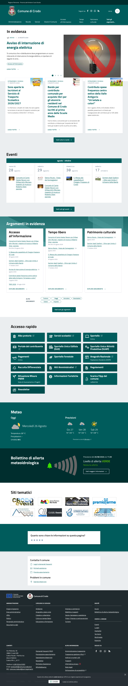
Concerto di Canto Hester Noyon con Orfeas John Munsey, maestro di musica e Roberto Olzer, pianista (24, 183)
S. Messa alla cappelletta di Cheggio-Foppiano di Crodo (81, 181)
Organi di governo (12, 609)
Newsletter (39, 661)
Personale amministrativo (15, 621)
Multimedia (98, 637)
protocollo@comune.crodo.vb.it (21, 667)
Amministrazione (14, 21)
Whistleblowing (41, 667)
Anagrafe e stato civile (43, 612)
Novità (28, 21)
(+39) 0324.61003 (19, 664)
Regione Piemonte (13, 2)
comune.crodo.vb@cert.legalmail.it (21, 669)
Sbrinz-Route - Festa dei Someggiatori (52, 179)
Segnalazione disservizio (44, 657)
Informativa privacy (71, 664)
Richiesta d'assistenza (43, 664)
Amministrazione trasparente (75, 651)
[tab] (53, 75)
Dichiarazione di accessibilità (75, 670)
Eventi (97, 624)
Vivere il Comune (50, 21)
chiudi (55, 681)
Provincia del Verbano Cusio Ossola (30, 2)
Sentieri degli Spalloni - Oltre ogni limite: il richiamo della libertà (110, 180)
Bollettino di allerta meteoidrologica (107, 612)
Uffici (8, 615)
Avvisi (12, 38)
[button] (117, 11)
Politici (8, 618)
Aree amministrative (13, 612)
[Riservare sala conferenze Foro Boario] (77, 501)
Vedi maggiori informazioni (95, 471)
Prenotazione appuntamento (45, 654)
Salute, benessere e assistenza (75, 615)
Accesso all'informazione (65, 20)
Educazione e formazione (44, 621)
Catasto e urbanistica (43, 615)
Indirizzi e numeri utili (72, 657)
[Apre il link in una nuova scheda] (23, 501)
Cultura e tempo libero (43, 618)
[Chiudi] (125, 674)
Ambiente (39, 609)
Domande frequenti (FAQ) (44, 651)
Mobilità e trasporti (71, 612)
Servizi (37, 21)
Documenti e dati (12, 625)
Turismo (68, 621)
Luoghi (97, 627)
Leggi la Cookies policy (70, 681)
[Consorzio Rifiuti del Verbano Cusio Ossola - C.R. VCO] (77, 512)
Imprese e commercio (72, 609)
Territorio (98, 634)
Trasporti (68, 661)
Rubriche (98, 640)
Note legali (68, 667)
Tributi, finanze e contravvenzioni (76, 618)
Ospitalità (98, 631)
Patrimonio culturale (94, 20)
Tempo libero (81, 20)
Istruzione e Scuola (15, 81)
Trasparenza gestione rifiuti (75, 654)
